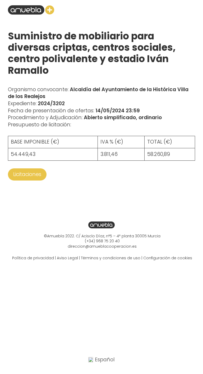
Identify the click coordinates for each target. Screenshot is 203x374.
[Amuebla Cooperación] (31, 10)
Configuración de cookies (167, 258)
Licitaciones (27, 174)
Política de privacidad (33, 258)
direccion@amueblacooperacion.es (102, 246)
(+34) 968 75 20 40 (102, 241)
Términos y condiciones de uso (110, 258)
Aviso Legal (67, 258)
